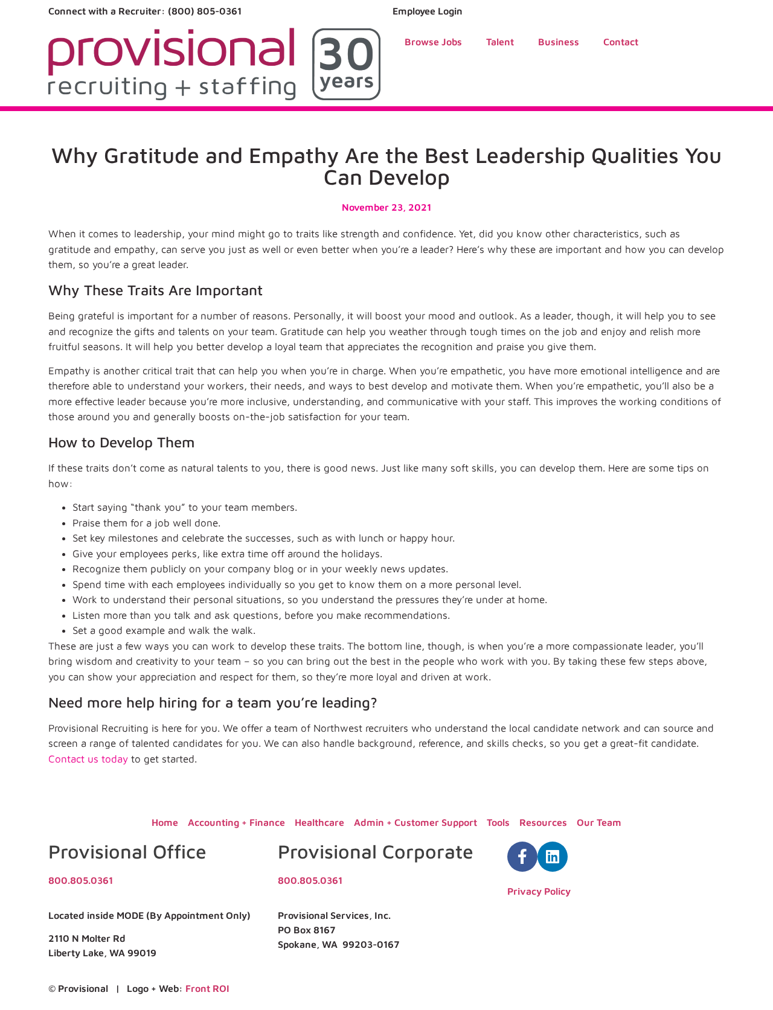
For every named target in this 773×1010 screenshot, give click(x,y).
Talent (500, 41)
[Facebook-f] (522, 857)
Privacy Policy (539, 891)
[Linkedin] (552, 857)
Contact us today (88, 759)
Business (558, 41)
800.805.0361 (80, 880)
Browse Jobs (433, 41)
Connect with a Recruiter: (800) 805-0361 (145, 10)
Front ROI (207, 988)
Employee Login (428, 10)
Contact (620, 41)
